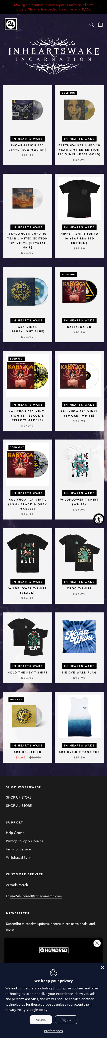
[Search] (91, 24)
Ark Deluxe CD (28, 752)
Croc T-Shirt (79, 588)
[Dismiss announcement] (100, 6)
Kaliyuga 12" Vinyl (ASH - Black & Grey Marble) (27, 504)
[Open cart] (100, 24)
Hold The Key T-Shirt (27, 672)
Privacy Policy (15, 1009)
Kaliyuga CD (79, 327)
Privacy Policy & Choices (24, 840)
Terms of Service (18, 849)
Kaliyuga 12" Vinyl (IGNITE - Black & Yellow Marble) (28, 415)
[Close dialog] (97, 943)
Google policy (37, 1009)
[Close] (102, 967)
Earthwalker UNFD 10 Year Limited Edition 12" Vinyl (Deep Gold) (79, 149)
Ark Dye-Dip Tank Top (79, 752)
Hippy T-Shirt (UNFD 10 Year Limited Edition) (79, 238)
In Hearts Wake (27, 139)
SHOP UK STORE (19, 797)
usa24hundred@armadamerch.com (36, 895)
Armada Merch (17, 884)
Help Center (15, 832)
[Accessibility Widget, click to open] (99, 519)
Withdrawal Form (19, 857)
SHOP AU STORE (19, 805)
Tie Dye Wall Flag (79, 672)
